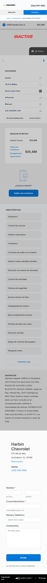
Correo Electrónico (16, 501)
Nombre (10, 488)
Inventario (17, 18)
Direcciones (16, 461)
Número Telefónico (15, 515)
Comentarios (12, 525)
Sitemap (40, 578)
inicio (9, 18)
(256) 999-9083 (38, 5)
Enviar (23, 557)
